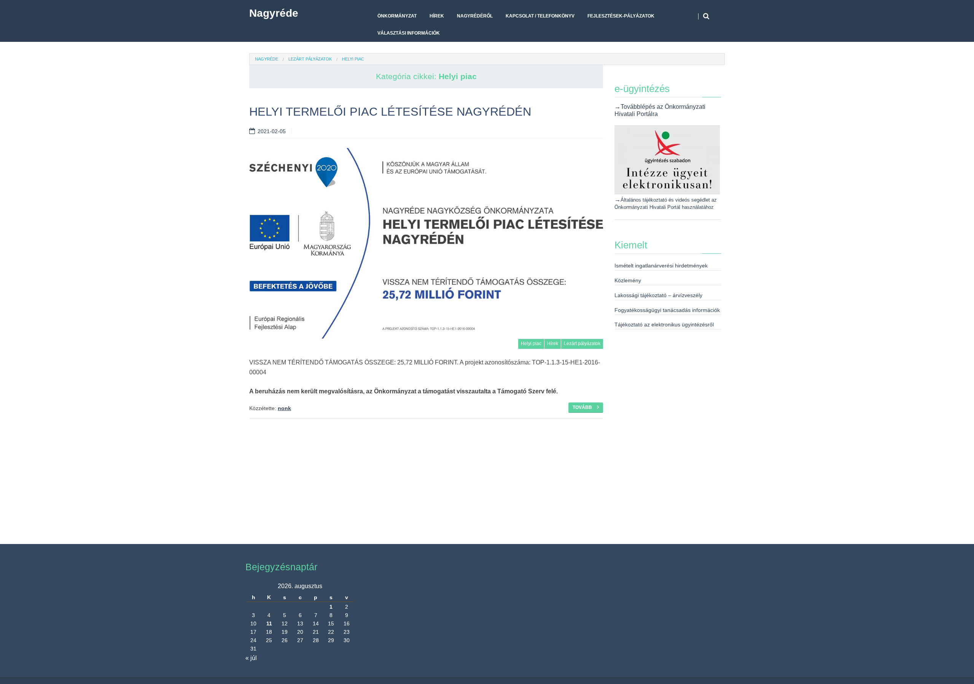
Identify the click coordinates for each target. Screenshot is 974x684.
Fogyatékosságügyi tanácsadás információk (667, 310)
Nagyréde (273, 13)
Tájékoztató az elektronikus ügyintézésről (664, 324)
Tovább (583, 407)
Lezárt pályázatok (310, 59)
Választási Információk (408, 33)
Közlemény (627, 280)
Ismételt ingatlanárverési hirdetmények (661, 265)
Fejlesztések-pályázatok (620, 16)
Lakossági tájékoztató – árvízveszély (658, 295)
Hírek (437, 16)
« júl (251, 658)
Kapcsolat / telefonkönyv (540, 16)
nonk (284, 408)
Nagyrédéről (475, 16)
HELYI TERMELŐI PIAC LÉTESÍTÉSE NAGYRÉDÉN (390, 111)
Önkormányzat (397, 16)
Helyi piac (531, 343)
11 (269, 623)
